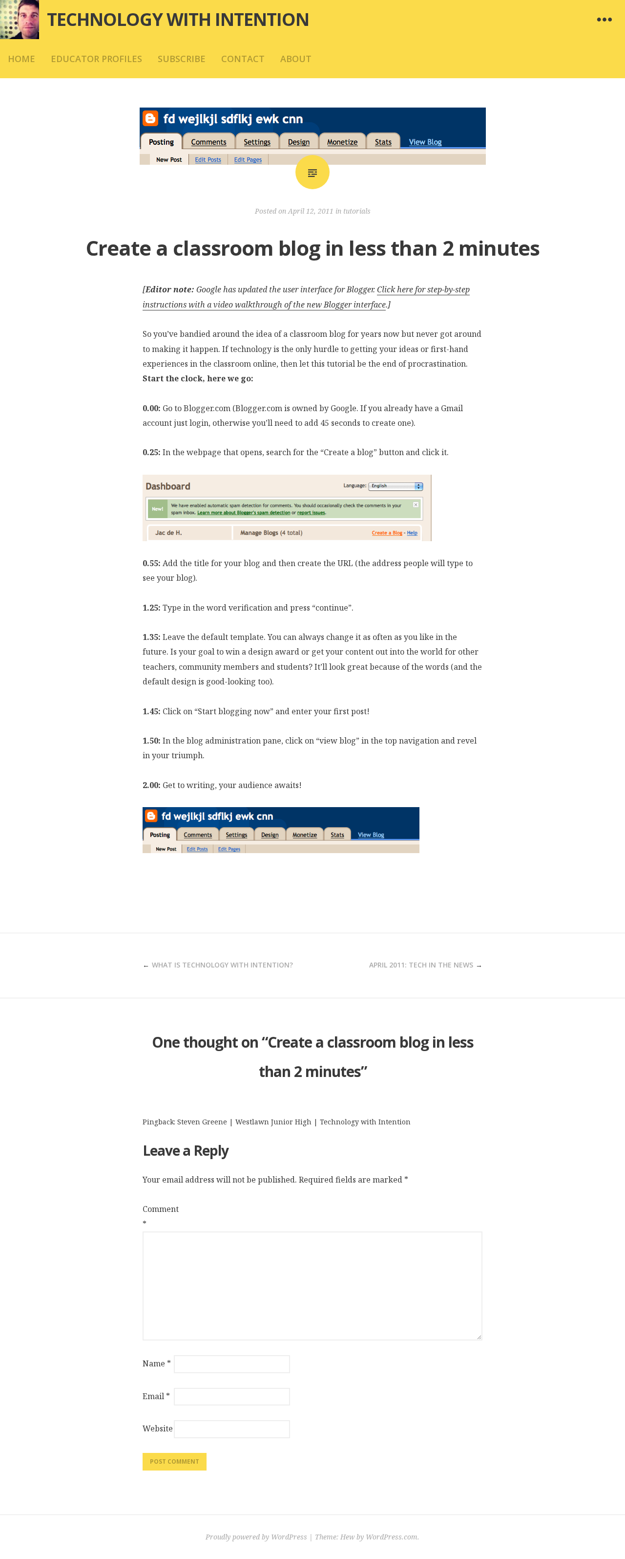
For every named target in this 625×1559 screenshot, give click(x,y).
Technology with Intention (178, 19)
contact (243, 58)
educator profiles (96, 58)
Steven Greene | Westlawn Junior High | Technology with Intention (294, 1121)
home (21, 58)
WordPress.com (391, 1536)
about (296, 58)
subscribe (182, 58)
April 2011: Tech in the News (421, 964)
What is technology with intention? (222, 964)
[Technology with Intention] (19, 19)
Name (157, 1363)
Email (156, 1396)
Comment (157, 1216)
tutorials (357, 211)
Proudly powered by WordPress (256, 1536)
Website (157, 1428)
